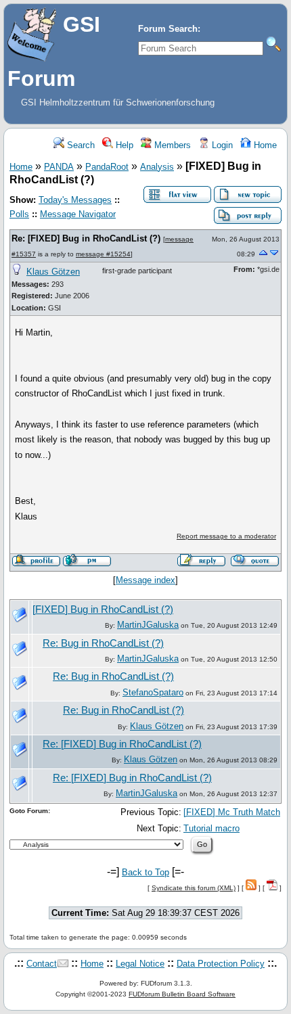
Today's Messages (75, 200)
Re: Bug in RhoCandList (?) (103, 643)
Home (264, 145)
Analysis (157, 167)
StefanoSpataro (152, 692)
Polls (19, 214)
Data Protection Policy (221, 964)
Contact (41, 964)
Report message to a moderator (226, 536)
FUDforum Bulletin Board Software (182, 994)
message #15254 (103, 254)
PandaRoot (107, 167)
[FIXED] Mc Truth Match (231, 812)
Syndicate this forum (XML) (194, 888)
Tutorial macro (211, 828)
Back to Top (145, 872)
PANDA (59, 167)
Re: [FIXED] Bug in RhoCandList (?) (86, 238)
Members (171, 145)
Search (79, 145)
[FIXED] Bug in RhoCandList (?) (102, 609)
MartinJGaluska (148, 625)
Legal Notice (140, 964)
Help (123, 145)
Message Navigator (78, 214)
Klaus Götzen (53, 272)
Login (221, 145)
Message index (145, 580)
